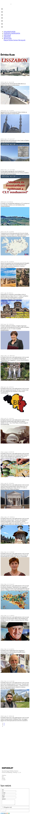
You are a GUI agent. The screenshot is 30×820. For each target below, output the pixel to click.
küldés (3, 810)
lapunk (6, 9)
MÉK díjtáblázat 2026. (19, 814)
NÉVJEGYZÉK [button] (8, 38)
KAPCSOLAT (7, 35)
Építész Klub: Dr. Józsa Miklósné (14, 384)
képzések (7, 18)
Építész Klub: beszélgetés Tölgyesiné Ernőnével (11, 580)
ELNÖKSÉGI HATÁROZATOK (12, 33)
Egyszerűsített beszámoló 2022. (9, 817)
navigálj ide (5, 781)
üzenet (4, 799)
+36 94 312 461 (11, 775)
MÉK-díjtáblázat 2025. (7, 814)
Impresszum (22, 817)
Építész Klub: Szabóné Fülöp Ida (14, 352)
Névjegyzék (21, 40)
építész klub (8, 24)
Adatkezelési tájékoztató (18, 807)
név (3, 789)
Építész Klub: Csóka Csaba (11, 136)
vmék (5, 3)
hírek (5, 15)
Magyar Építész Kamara (11, 40)
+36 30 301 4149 (10, 778)
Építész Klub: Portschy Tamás (12, 228)
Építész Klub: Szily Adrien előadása (15, 480)
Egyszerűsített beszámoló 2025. (19, 815)
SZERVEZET (7, 37)
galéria (6, 21)
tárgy (3, 796)
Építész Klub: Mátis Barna (11, 79)
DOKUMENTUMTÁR (9, 32)
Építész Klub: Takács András (12, 107)
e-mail (3, 793)
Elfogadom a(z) (14, 807)
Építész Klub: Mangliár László (12, 258)
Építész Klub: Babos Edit (10, 290)
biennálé (7, 12)
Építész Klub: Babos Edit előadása (14, 612)
